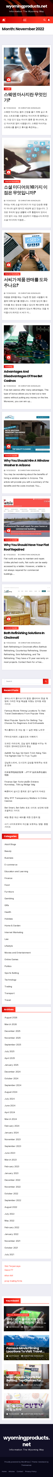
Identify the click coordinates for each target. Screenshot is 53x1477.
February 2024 (12, 1126)
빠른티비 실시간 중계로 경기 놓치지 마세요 (25, 791)
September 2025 (13, 1044)
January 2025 (11, 1065)
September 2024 (13, 1085)
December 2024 (13, 1071)
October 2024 (11, 1078)
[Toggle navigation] (24, 20)
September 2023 (13, 1146)
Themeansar (26, 1465)
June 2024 (10, 1105)
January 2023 (11, 1173)
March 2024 (11, 1119)
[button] (44, 20)
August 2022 (11, 1207)
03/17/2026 (14, 1356)
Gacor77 (9, 1270)
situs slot (9, 1275)
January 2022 (11, 1234)
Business (9, 858)
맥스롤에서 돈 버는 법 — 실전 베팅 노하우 (25, 730)
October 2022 (11, 1193)
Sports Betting (12, 973)
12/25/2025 (14, 1414)
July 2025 (9, 1051)
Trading (8, 986)
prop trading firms (13, 1281)
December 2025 (12, 1031)
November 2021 (12, 1241)
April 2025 (10, 1058)
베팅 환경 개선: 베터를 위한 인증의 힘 (22, 817)
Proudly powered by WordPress (17, 1462)
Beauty (8, 851)
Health (7, 89)
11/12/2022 (11, 470)
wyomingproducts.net (26, 6)
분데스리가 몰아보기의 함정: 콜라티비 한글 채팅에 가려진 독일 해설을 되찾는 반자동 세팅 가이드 (26, 701)
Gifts (7, 905)
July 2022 (9, 1214)
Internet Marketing (12, 181)
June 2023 (10, 1153)
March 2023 (11, 1159)
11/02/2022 (11, 643)
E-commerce (11, 864)
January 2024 (12, 1132)
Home (4, 1471)
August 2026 (11, 1017)
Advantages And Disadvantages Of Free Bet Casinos (23, 376)
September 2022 (13, 1200)
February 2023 (12, 1166)
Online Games (11, 959)
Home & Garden (11, 456)
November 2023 (13, 1139)
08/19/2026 (14, 1327)
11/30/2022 (11, 108)
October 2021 (11, 1247)
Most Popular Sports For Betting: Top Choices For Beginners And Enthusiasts (25, 1380)
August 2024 (11, 1092)
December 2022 (12, 1180)
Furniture (9, 891)
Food (7, 885)
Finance (8, 878)
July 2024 (10, 1098)
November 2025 (13, 1038)
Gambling (8, 366)
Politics (8, 966)
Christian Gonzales (31, 108)
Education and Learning (16, 871)
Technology (10, 979)
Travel (8, 1000)
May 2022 (9, 1220)
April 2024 (10, 1112)
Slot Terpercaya (12, 1266)
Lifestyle (9, 946)
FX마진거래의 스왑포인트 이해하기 (21, 736)
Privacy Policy (30, 1471)
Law (7, 939)
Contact (20, 1471)
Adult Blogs (10, 844)
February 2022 (12, 1227)
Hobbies (9, 919)
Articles (12, 1471)
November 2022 (13, 1187)
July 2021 (9, 1254)
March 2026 (11, 1024)
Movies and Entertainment (18, 952)
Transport (10, 993)
